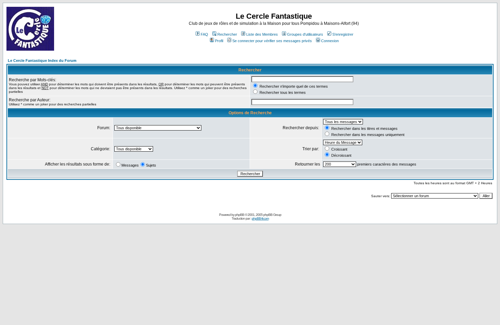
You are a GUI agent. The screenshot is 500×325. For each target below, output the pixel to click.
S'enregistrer (342, 34)
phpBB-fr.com (260, 218)
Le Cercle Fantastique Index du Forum (42, 60)
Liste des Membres (262, 34)
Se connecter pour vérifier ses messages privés (272, 41)
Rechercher (227, 34)
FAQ (204, 34)
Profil (219, 41)
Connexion (330, 41)
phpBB (239, 215)
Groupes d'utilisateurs (305, 34)
